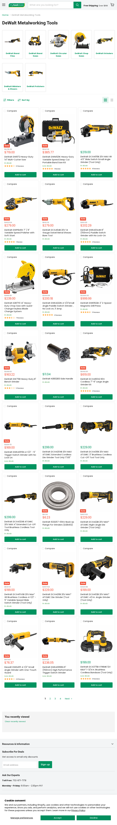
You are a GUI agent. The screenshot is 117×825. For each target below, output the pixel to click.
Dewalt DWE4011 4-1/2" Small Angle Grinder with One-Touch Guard (20, 670)
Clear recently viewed (15, 721)
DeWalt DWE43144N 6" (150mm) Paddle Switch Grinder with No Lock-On (93, 232)
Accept (58, 817)
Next (67, 698)
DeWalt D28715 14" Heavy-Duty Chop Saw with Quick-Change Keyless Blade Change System (18, 307)
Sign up (45, 764)
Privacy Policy (78, 810)
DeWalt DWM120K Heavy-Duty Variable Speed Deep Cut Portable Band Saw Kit (58, 159)
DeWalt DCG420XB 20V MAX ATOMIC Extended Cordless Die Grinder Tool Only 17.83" (57, 454)
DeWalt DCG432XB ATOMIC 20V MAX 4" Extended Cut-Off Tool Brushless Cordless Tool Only (20, 525)
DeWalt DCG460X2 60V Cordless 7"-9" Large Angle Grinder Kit (94, 381)
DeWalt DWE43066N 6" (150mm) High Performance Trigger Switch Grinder (57, 670)
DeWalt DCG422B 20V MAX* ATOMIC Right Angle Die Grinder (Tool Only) (94, 524)
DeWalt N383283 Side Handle (58, 378)
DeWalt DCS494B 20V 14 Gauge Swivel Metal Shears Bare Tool (57, 232)
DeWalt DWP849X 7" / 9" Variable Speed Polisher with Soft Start (19, 232)
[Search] (77, 5)
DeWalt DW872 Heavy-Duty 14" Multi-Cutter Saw (18, 158)
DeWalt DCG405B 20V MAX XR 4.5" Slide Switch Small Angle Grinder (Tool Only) (96, 159)
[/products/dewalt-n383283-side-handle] (58, 353)
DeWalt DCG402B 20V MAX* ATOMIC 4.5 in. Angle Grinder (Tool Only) (95, 597)
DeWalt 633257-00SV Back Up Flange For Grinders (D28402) (58, 523)
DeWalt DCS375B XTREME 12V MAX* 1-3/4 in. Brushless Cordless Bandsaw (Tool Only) (96, 669)
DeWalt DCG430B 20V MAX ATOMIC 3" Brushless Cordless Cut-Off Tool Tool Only (96, 454)
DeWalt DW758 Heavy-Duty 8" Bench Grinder (20, 380)
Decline (94, 817)
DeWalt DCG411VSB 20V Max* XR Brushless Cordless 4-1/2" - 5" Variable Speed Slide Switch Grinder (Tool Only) (20, 598)
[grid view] (105, 100)
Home (5, 15)
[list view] (112, 100)
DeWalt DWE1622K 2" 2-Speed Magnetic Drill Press (95, 304)
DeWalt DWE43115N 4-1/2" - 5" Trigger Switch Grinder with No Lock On (20, 454)
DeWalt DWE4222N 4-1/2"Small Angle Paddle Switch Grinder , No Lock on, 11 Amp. (58, 305)
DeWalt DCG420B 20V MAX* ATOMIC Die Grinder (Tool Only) (57, 597)
